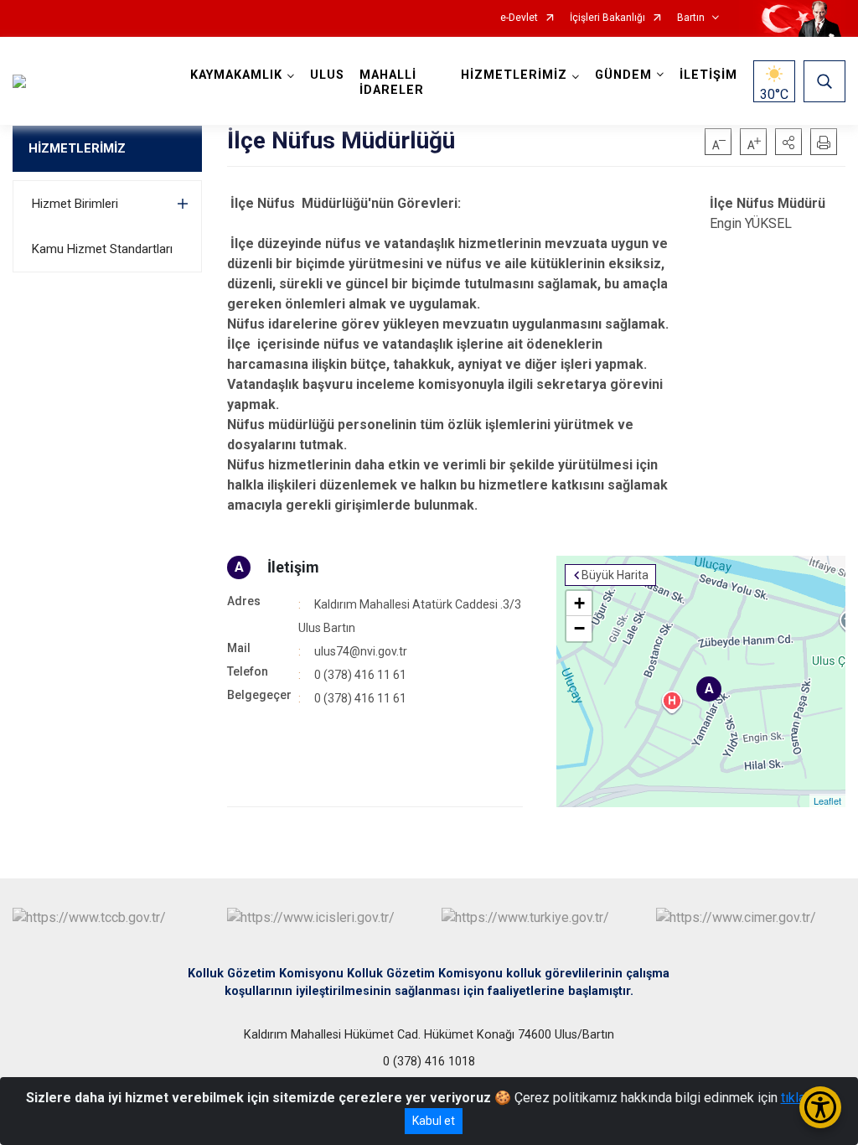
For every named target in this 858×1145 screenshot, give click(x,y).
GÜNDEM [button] (623, 75)
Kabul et (433, 1120)
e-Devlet (519, 18)
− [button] (579, 628)
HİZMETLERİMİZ (77, 148)
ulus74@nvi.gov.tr (360, 651)
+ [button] (579, 603)
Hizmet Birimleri (75, 203)
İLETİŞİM (708, 75)
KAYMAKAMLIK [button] (236, 75)
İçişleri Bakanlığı (607, 18)
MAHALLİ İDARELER (391, 82)
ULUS (327, 75)
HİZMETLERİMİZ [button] (514, 75)
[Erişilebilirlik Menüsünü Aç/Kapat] (820, 1107)
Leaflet (827, 800)
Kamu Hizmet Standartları (102, 248)
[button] (788, 141)
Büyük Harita (615, 575)
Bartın (691, 18)
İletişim (293, 567)
